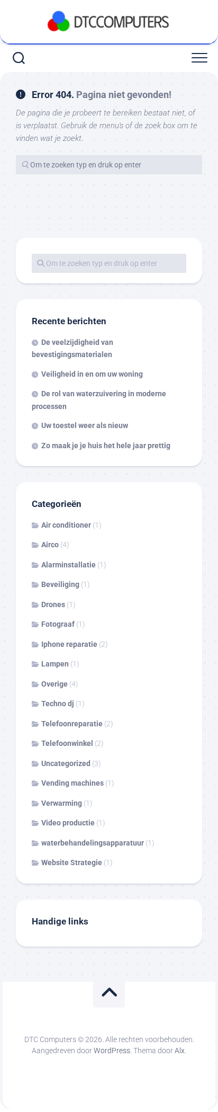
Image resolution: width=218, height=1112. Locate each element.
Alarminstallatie (68, 565)
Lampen (55, 664)
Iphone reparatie (69, 644)
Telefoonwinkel (67, 743)
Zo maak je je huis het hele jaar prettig (105, 445)
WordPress (112, 1050)
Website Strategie (71, 862)
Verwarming (61, 803)
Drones (53, 604)
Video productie (68, 823)
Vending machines (72, 783)
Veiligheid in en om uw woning (92, 374)
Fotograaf (58, 624)
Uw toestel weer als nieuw (84, 425)
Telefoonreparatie (72, 723)
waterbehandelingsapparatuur (92, 843)
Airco (50, 544)
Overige (54, 684)
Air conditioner (66, 525)
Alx (180, 1050)
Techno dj (57, 703)
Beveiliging (60, 584)
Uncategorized (65, 763)
